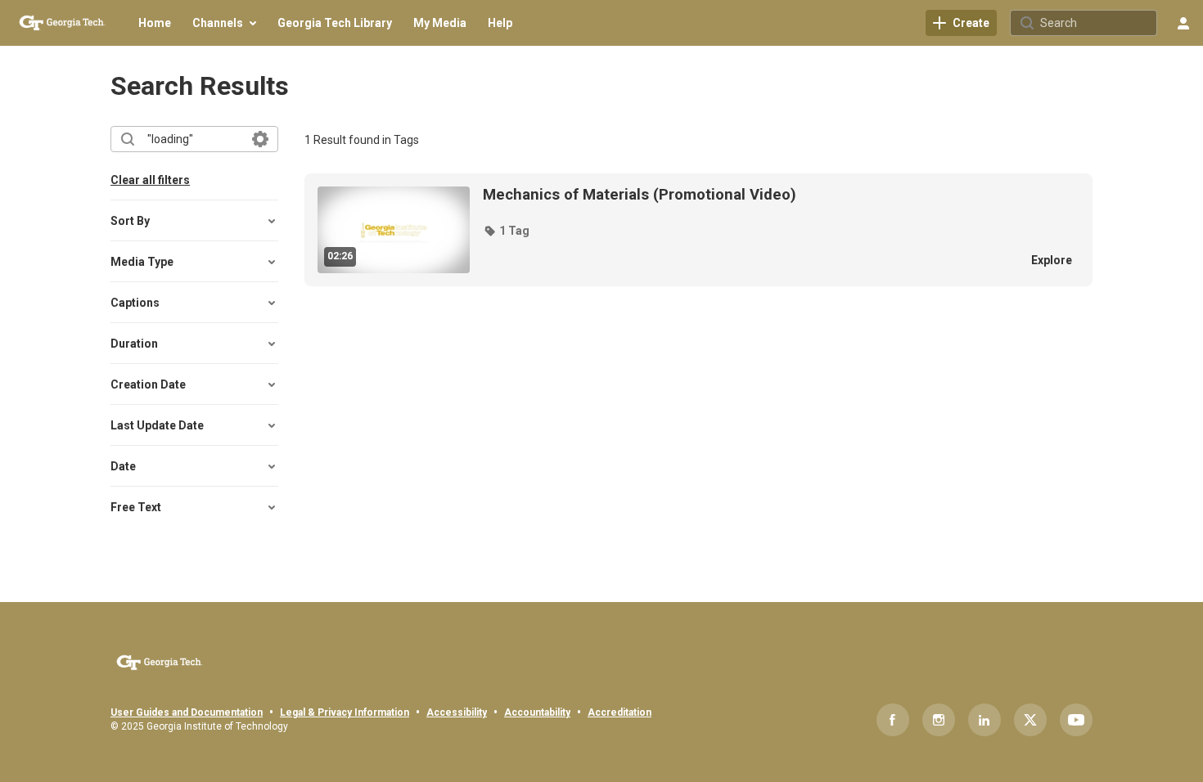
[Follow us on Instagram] (938, 719)
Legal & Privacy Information (344, 712)
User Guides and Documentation (186, 712)
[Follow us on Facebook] (892, 719)
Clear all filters (150, 180)
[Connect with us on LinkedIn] (984, 719)
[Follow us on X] (1030, 719)
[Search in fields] (260, 139)
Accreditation (619, 712)
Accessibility (456, 712)
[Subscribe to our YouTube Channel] (1076, 719)
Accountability (537, 712)
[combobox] (193, 139)
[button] (506, 230)
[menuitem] (154, 23)
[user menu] (1183, 23)
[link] (961, 23)
